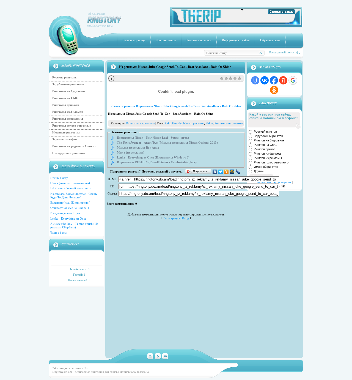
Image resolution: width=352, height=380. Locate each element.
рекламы (198, 123)
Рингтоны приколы (65, 104)
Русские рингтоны (65, 77)
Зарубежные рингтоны (68, 84)
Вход (185, 218)
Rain (167, 123)
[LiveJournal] (238, 171)
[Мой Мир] (232, 171)
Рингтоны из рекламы (67, 118)
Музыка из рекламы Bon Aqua (138, 147)
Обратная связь (270, 40)
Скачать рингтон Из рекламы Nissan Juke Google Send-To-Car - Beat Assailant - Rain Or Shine (176, 106)
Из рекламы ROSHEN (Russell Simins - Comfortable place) (157, 162)
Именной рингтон (266, 166)
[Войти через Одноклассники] (274, 90)
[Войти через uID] (255, 80)
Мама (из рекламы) (130, 152)
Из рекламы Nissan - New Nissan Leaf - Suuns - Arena (153, 137)
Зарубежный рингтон (268, 136)
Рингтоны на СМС (65, 98)
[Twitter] (221, 171)
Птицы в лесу (59, 177)
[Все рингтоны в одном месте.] (236, 24)
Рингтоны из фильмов (67, 111)
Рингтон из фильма (267, 153)
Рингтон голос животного (271, 162)
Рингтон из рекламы (268, 158)
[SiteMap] (158, 356)
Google (177, 123)
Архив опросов (282, 182)
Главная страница (133, 40)
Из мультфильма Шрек (65, 213)
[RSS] (150, 356)
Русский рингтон (265, 131)
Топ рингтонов (166, 40)
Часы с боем (58, 232)
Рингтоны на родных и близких (74, 146)
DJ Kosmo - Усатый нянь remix (70, 188)
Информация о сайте (235, 40)
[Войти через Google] (292, 80)
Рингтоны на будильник (69, 91)
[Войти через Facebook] (274, 80)
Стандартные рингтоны (68, 153)
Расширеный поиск (281, 52)
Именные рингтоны (66, 132)
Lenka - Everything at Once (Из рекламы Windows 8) (153, 157)
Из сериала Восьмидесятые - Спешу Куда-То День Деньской (73, 195)
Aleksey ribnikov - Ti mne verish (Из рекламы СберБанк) (74, 225)
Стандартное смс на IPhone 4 (69, 207)
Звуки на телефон (64, 139)
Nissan (187, 123)
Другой (258, 171)
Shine (209, 123)
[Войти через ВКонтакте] (264, 80)
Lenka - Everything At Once (68, 218)
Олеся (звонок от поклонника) (70, 183)
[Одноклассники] (226, 171)
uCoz (85, 368)
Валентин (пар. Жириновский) (70, 202)
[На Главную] (104, 26)
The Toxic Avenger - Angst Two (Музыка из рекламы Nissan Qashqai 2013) (167, 142)
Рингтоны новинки (198, 40)
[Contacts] (165, 356)
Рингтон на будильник (269, 140)
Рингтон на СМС (265, 144)
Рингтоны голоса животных (71, 125)
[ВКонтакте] (215, 171)
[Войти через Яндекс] (283, 80)
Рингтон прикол (264, 149)
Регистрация (171, 218)
